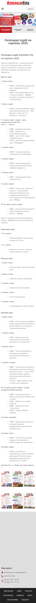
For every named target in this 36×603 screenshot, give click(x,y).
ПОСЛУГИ (28, 591)
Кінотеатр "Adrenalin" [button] (30, 30)
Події (19, 591)
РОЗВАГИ (20, 595)
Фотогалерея (12, 600)
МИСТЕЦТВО (8, 591)
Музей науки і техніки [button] (18, 30)
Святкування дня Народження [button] (6, 30)
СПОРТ (29, 595)
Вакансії (25, 600)
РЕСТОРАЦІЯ (8, 595)
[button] (2, 8)
